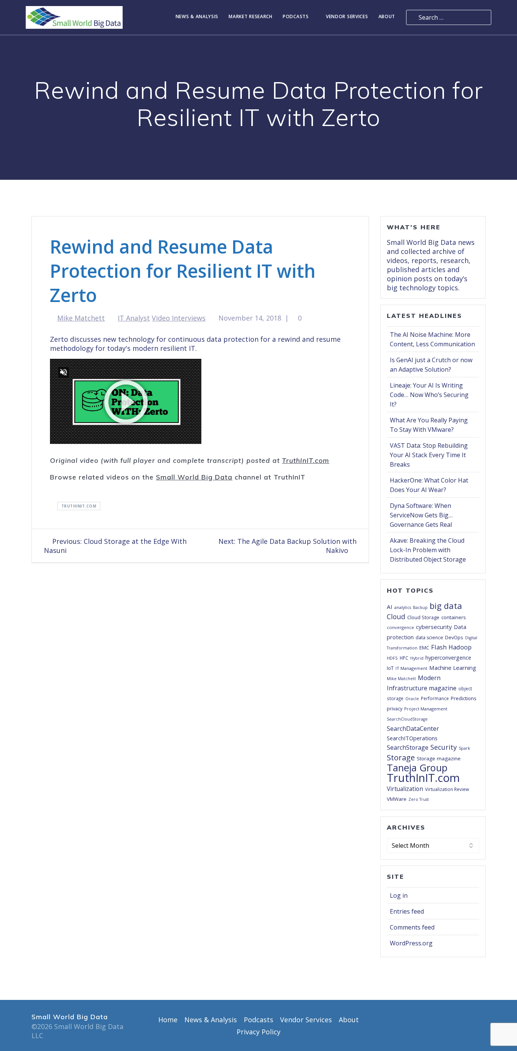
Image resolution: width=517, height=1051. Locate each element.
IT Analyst (134, 317)
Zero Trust (418, 799)
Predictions (464, 698)
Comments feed (412, 927)
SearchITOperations (412, 738)
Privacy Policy (258, 1031)
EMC (424, 647)
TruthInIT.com (305, 460)
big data (446, 605)
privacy (394, 708)
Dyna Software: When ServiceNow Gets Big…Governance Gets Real (421, 515)
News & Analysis (197, 17)
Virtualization (405, 789)
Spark (464, 748)
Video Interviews (179, 317)
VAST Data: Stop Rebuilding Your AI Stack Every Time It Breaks (429, 455)
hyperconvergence (448, 657)
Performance (435, 698)
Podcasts (296, 17)
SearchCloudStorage (407, 719)
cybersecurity (434, 627)
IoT (390, 668)
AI (389, 606)
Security (443, 747)
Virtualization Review (447, 789)
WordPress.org (411, 943)
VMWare (396, 799)
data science (429, 637)
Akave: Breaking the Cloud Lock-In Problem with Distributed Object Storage (428, 550)
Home (168, 1019)
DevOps (454, 637)
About (387, 17)
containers (453, 617)
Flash (439, 647)
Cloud (396, 616)
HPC (404, 658)
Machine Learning (452, 667)
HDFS (392, 658)
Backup (420, 607)
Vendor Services (347, 17)
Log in (399, 895)
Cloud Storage (423, 617)
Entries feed (407, 911)
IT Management (411, 668)
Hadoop (460, 647)
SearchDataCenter (413, 728)
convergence (400, 627)
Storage (401, 757)
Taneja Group (417, 767)
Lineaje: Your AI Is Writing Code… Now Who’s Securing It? (429, 394)
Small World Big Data (194, 477)
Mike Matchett (81, 317)
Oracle (412, 698)
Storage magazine (439, 758)
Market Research (251, 17)
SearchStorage (407, 747)
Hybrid (417, 658)
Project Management (425, 709)
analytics (402, 607)
